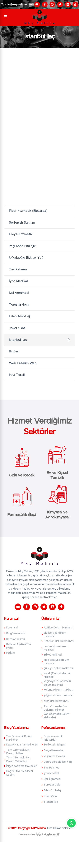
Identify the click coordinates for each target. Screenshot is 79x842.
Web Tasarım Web (22, 363)
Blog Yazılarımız (16, 633)
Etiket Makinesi (53, 654)
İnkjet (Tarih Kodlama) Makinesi (57, 675)
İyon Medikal (18, 281)
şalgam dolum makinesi (58, 695)
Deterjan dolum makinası (59, 641)
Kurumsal (11, 627)
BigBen (14, 351)
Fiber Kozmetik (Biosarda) (28, 210)
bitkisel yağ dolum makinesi (55, 635)
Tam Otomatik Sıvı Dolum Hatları (18, 752)
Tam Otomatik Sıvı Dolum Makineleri (55, 708)
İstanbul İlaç (18, 339)
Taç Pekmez (18, 269)
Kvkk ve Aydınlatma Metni (18, 646)
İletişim (10, 652)
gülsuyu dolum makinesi (58, 668)
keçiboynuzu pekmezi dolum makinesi (57, 683)
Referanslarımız (15, 639)
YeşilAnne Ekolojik (22, 246)
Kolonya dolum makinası (58, 689)
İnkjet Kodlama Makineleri (21, 766)
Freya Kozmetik (20, 234)
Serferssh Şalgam (22, 222)
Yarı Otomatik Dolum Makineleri (56, 716)
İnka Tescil (17, 374)
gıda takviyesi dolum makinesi (56, 662)
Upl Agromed (19, 292)
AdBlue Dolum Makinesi (58, 627)
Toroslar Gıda (19, 304)
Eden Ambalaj (19, 316)
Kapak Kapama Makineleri (22, 744)
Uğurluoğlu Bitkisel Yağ (26, 257)
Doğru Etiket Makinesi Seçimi (19, 773)
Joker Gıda (17, 328)
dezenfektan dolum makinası (56, 648)
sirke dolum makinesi (56, 701)
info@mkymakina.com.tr (19, 4)
